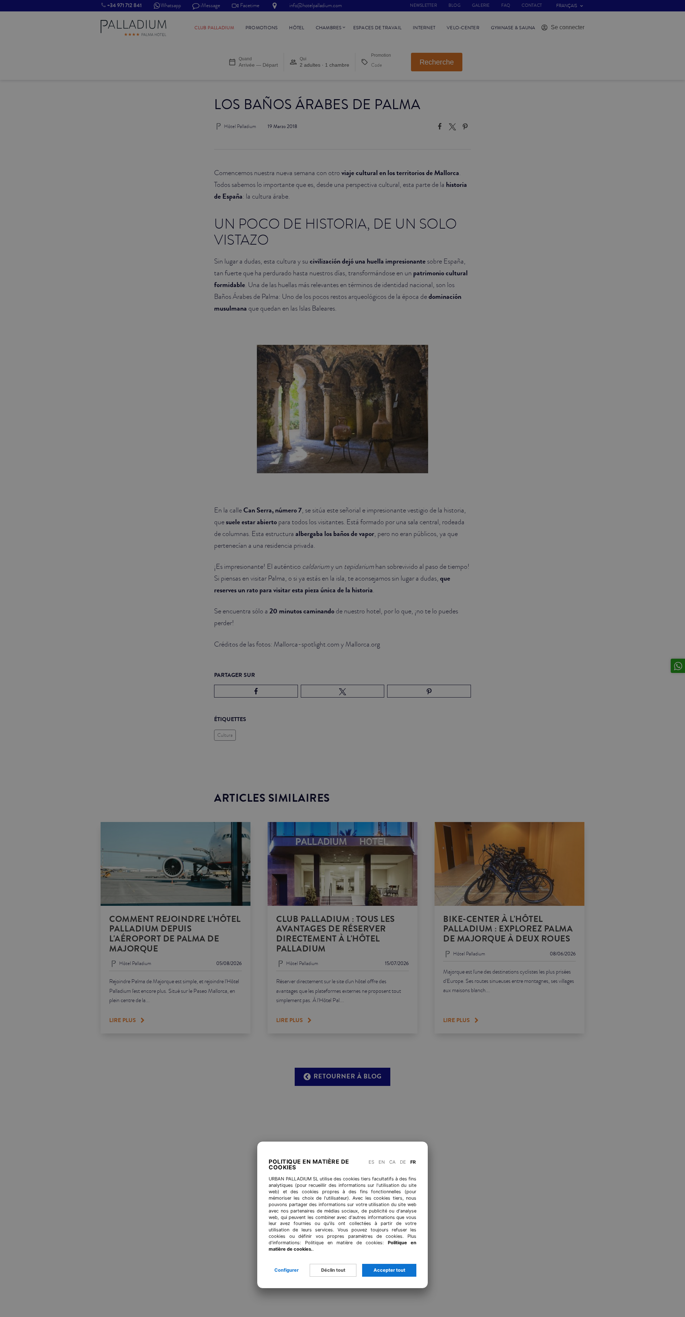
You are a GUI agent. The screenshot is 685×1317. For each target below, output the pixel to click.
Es (371, 1162)
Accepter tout (389, 1270)
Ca (392, 1162)
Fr (413, 1162)
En (382, 1162)
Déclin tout (333, 1270)
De (403, 1162)
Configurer (286, 1270)
